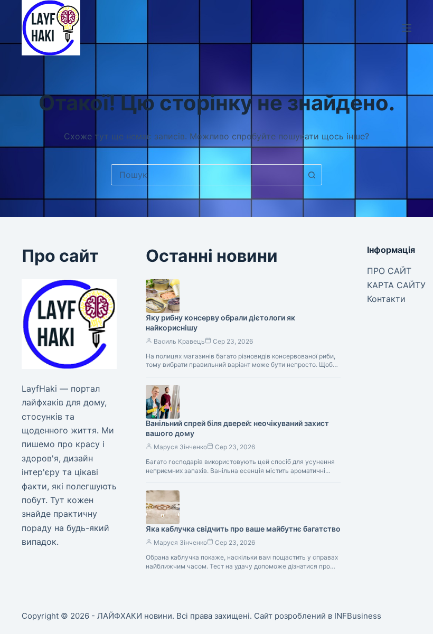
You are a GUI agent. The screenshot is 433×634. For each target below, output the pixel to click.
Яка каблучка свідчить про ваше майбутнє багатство (243, 528)
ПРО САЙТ (389, 271)
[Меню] (406, 28)
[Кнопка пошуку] (312, 175)
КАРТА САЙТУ (396, 285)
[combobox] (206, 174)
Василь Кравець (179, 341)
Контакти (386, 299)
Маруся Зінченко (180, 447)
